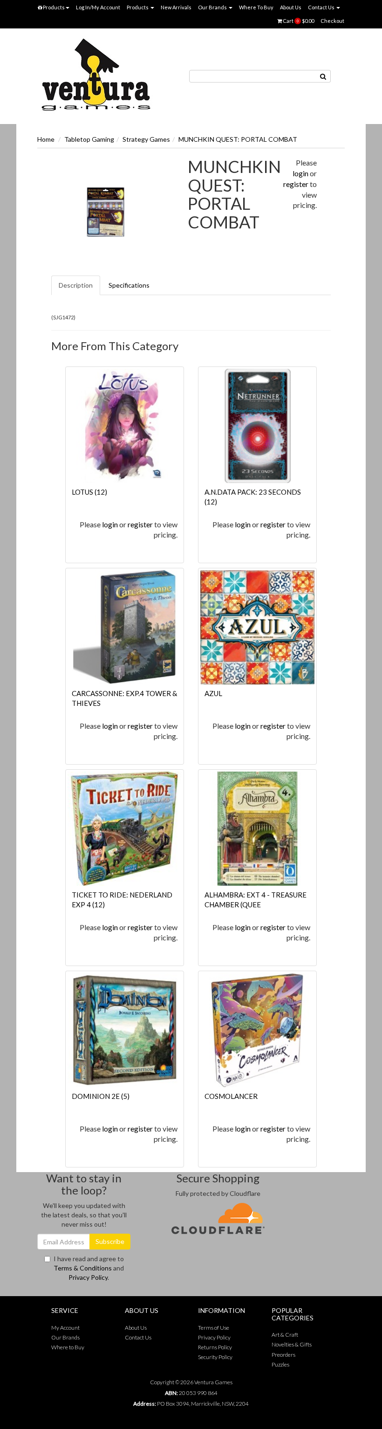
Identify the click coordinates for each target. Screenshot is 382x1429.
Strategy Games (146, 139)
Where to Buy (67, 1347)
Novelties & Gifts (292, 1344)
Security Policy (215, 1356)
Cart (298, 21)
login (300, 173)
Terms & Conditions (83, 1268)
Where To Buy (256, 7)
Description (76, 285)
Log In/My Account (98, 7)
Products (53, 7)
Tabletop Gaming (89, 139)
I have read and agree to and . (89, 1268)
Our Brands (213, 7)
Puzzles (280, 1364)
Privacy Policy (88, 1277)
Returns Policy (215, 1347)
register (295, 183)
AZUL (213, 693)
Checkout (332, 21)
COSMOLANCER (231, 1096)
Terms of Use (213, 1327)
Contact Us (321, 7)
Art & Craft (285, 1334)
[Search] (323, 76)
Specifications (129, 285)
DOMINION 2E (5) (101, 1096)
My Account (65, 1327)
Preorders (283, 1354)
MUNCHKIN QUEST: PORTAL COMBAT (237, 139)
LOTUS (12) (89, 492)
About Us (290, 7)
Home (46, 139)
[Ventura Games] (95, 75)
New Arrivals (176, 7)
